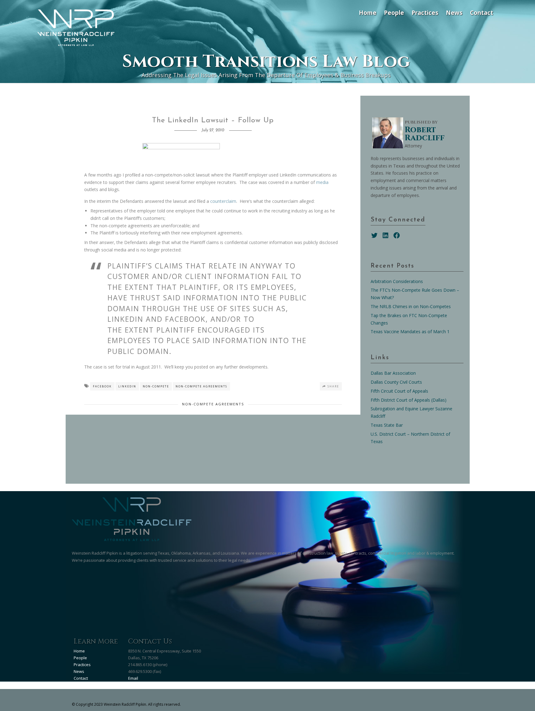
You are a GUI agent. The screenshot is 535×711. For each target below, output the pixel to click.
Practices (424, 12)
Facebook (102, 386)
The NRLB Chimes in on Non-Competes (411, 306)
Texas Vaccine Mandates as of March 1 (410, 331)
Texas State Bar (387, 425)
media (322, 182)
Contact (481, 12)
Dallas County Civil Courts (396, 382)
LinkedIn (127, 386)
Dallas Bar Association (393, 373)
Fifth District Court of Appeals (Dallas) (408, 400)
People (394, 12)
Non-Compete (156, 386)
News (454, 12)
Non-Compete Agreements (201, 386)
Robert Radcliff (425, 133)
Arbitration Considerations (397, 281)
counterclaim (223, 201)
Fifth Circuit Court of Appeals (399, 391)
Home (367, 12)
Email (133, 678)
